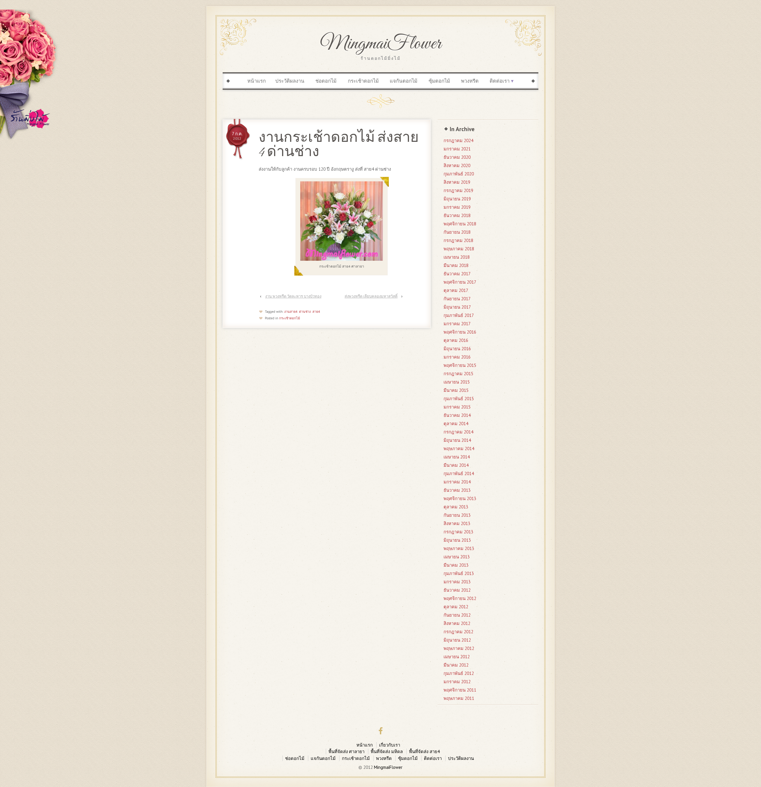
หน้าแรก (256, 81)
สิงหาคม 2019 (457, 182)
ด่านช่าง (305, 312)
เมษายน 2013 (457, 557)
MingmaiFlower (380, 44)
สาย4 (316, 312)
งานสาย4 (290, 312)
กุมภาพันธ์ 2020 (459, 174)
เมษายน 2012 (457, 656)
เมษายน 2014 (457, 457)
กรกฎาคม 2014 (458, 432)
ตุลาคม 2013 (456, 507)
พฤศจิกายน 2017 (460, 282)
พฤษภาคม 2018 (459, 249)
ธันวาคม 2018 (457, 215)
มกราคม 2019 (457, 207)
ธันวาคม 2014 (457, 415)
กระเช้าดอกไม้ (363, 81)
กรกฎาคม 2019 (458, 190)
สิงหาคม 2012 (457, 623)
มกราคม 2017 (457, 323)
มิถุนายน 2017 (457, 307)
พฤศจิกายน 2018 (460, 224)
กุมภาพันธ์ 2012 (459, 673)
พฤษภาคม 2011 (459, 698)
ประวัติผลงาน (289, 81)
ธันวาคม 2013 (457, 490)
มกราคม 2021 (457, 149)
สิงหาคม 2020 (457, 165)
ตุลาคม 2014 (456, 423)
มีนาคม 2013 (456, 565)
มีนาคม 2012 (456, 665)
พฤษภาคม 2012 (459, 648)
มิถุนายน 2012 (457, 640)
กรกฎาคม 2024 (458, 140)
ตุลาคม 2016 (456, 340)
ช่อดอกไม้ (326, 81)
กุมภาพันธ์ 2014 (459, 473)
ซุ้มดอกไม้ (439, 81)
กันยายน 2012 (457, 615)
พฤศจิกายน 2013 (460, 498)
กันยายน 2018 (457, 232)
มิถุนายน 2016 (457, 348)
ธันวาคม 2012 (457, 590)
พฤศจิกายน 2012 (460, 598)
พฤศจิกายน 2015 (460, 365)
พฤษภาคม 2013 (459, 548)
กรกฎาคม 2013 (458, 532)
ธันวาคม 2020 (457, 157)
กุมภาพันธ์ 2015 (459, 398)
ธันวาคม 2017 (457, 274)
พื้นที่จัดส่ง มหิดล (387, 751)
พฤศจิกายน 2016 (460, 332)
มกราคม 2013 (457, 582)
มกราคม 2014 (457, 482)
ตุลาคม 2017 (456, 290)
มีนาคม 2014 (456, 465)
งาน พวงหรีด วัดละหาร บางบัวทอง (293, 296)
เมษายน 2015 (457, 382)
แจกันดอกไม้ (403, 81)
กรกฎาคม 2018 (458, 240)
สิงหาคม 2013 (457, 523)
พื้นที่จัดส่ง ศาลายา (346, 751)
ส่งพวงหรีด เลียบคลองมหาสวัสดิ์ (371, 296)
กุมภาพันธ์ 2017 (459, 315)
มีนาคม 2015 (456, 390)
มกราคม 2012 (457, 681)
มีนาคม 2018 (456, 265)
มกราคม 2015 (457, 407)
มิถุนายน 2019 (457, 199)
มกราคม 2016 (457, 357)
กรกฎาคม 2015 (458, 373)
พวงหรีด (470, 81)
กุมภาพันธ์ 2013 (459, 573)
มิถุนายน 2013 (457, 540)
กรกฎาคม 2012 (458, 631)
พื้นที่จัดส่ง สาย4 (424, 751)
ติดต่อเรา (500, 81)
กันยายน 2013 (457, 515)
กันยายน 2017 (457, 298)
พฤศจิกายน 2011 (460, 690)
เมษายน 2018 (457, 257)
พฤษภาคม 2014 (459, 448)
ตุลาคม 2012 (456, 607)
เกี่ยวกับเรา (389, 745)
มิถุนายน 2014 (457, 440)
